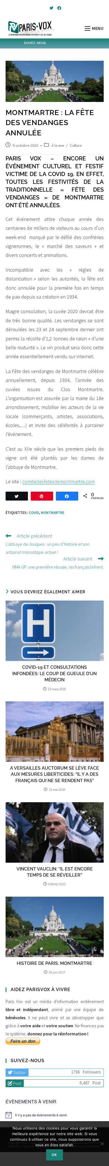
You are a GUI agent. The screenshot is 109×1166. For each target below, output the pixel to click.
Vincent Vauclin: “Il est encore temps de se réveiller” (54, 872)
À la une (57, 145)
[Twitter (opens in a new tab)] (51, 8)
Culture (76, 145)
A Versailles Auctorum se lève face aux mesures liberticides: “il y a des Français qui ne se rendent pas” (54, 774)
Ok (54, 1155)
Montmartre (52, 512)
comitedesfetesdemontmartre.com (58, 481)
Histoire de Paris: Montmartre (54, 963)
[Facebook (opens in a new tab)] (58, 8)
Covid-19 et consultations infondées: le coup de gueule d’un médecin (54, 673)
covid (34, 512)
